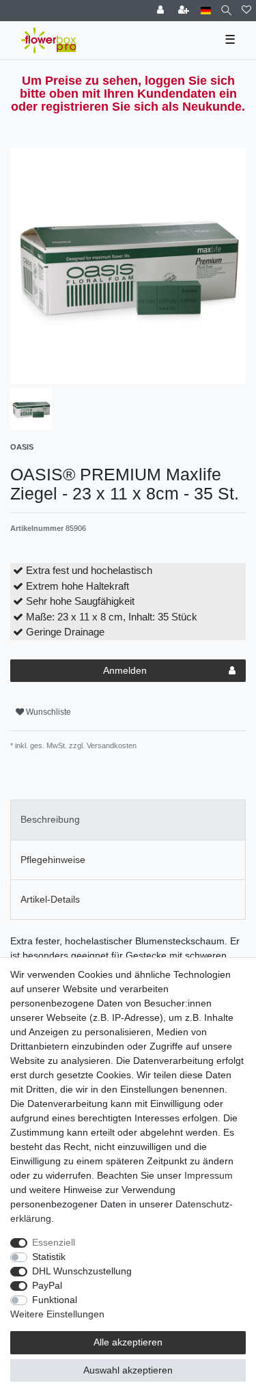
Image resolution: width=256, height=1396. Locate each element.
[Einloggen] (161, 10)
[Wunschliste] (246, 10)
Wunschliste (47, 712)
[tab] (128, 819)
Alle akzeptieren (128, 1342)
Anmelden (125, 670)
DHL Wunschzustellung (82, 1270)
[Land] (206, 10)
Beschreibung (50, 819)
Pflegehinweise (52, 859)
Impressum (208, 1175)
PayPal (47, 1285)
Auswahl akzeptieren (128, 1370)
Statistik (49, 1256)
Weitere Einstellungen (57, 1314)
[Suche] (226, 10)
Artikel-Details (50, 899)
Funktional (54, 1299)
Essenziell (53, 1242)
